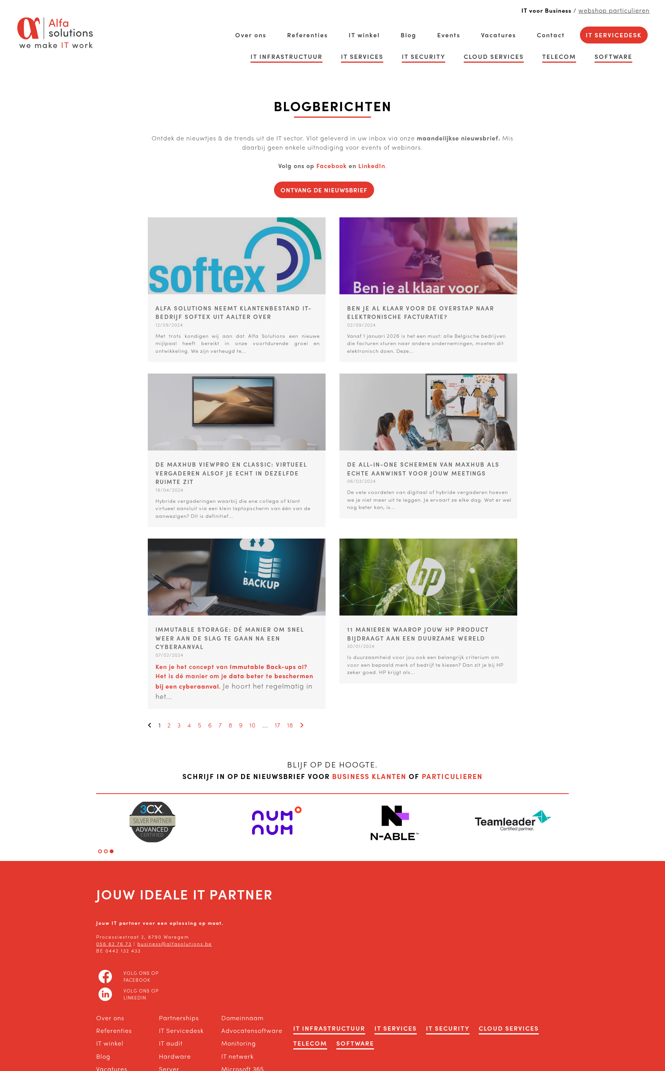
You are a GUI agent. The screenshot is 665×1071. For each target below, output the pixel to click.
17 (278, 725)
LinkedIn (371, 165)
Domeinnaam (242, 1017)
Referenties (307, 34)
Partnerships (179, 1017)
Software (613, 56)
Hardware (175, 1056)
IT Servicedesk (614, 34)
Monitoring (238, 1043)
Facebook (332, 165)
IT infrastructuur (286, 56)
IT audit (171, 1043)
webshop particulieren (614, 10)
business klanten (369, 776)
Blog (408, 34)
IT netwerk (237, 1056)
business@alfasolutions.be (174, 943)
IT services (362, 56)
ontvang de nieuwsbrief (324, 189)
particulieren (452, 776)
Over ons (250, 34)
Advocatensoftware (245, 1030)
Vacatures (498, 34)
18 (290, 725)
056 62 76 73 (114, 943)
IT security (423, 56)
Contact (551, 34)
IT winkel (364, 34)
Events (448, 34)
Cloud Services (494, 56)
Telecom (559, 56)
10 (252, 725)
